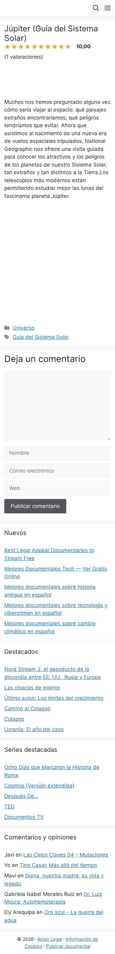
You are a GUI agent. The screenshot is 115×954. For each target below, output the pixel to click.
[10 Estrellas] (68, 47)
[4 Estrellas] (28, 47)
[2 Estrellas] (14, 47)
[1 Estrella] (7, 47)
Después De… (21, 796)
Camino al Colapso (27, 708)
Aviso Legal (49, 939)
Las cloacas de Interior (32, 688)
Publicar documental (68, 946)
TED (9, 806)
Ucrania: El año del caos (34, 729)
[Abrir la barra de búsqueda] (96, 8)
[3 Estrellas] (21, 47)
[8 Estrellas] (55, 47)
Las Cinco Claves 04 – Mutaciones (65, 855)
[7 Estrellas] (48, 47)
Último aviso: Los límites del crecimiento (53, 698)
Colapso (14, 719)
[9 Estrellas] (61, 47)
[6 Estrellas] (41, 47)
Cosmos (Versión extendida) (39, 786)
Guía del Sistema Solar (41, 337)
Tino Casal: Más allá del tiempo (58, 865)
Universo (23, 328)
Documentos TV (24, 817)
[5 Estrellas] (34, 47)
